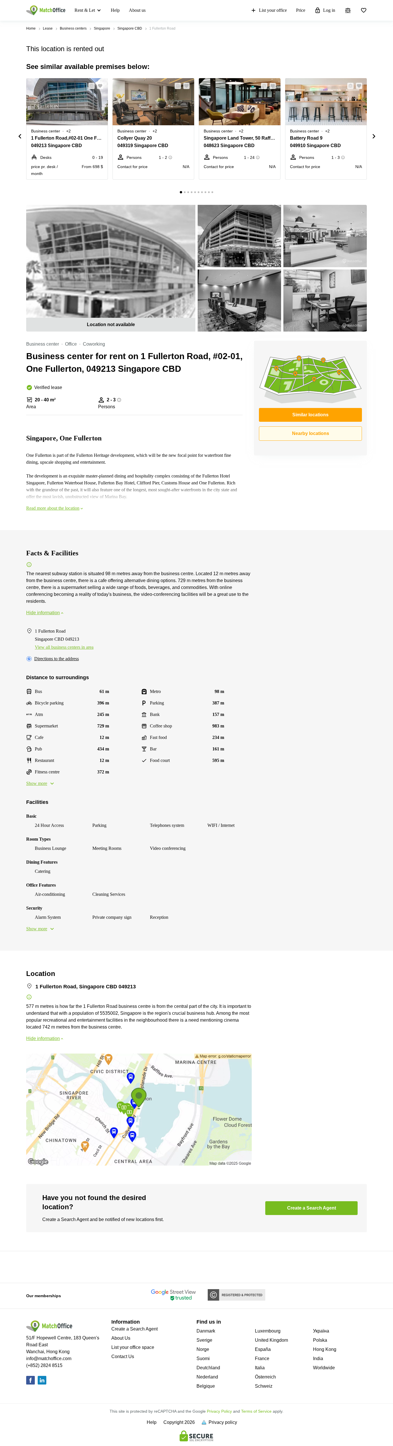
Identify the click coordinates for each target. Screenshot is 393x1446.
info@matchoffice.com (48, 1358)
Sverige (204, 1340)
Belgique (206, 1386)
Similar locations (310, 414)
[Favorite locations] (363, 10)
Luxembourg (268, 1330)
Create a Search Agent (134, 1328)
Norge (203, 1349)
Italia (260, 1367)
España (263, 1349)
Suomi (203, 1358)
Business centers (73, 28)
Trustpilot (34, 1266)
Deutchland (208, 1367)
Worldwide (324, 1367)
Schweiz (263, 1386)
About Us (120, 1338)
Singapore (102, 28)
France (262, 1358)
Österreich (265, 1376)
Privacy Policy (219, 1411)
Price (300, 10)
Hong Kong (324, 1349)
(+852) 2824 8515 (44, 1365)
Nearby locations (310, 433)
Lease (48, 28)
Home (31, 28)
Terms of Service (256, 1411)
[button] (90, 86)
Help (115, 10)
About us (137, 10)
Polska (320, 1340)
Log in (329, 10)
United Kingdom (271, 1340)
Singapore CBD (129, 28)
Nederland (207, 1376)
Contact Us (122, 1356)
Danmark (206, 1330)
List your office (273, 10)
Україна (321, 1330)
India (318, 1358)
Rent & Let (85, 10)
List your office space (132, 1347)
